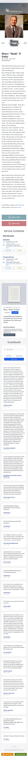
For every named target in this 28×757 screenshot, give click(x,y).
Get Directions (8, 250)
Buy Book (15, 312)
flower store (18, 207)
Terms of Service (18, 750)
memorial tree (19, 205)
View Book (7, 312)
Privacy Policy (10, 750)
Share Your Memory (9, 334)
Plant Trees (19, 250)
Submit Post (14, 359)
